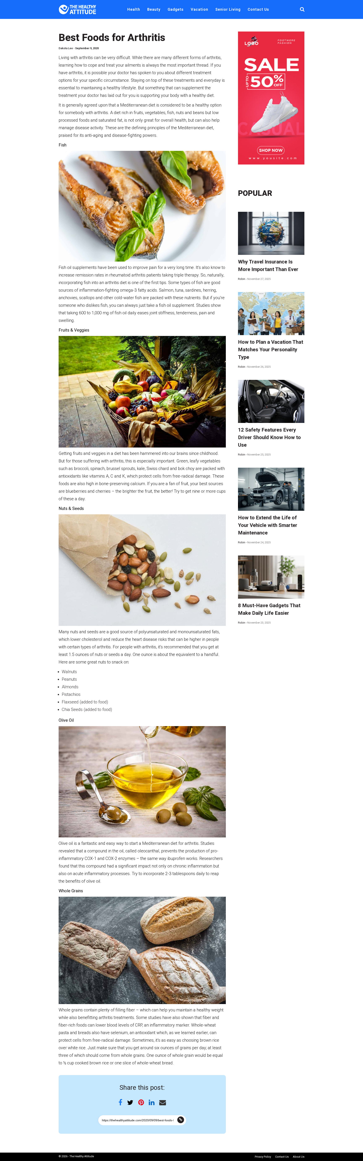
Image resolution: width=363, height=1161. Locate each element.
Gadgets (176, 9)
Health (133, 9)
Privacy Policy (263, 1156)
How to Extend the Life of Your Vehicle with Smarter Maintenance (267, 525)
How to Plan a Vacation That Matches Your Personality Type (270, 349)
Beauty (153, 9)
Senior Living (228, 9)
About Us (298, 1156)
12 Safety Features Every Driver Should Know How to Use (269, 437)
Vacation (199, 9)
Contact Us (258, 9)
